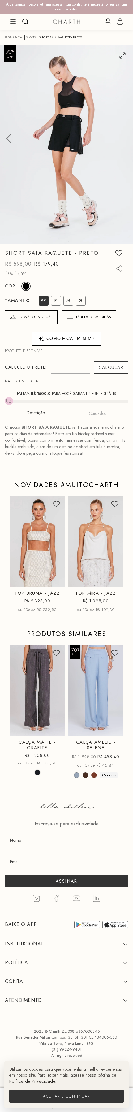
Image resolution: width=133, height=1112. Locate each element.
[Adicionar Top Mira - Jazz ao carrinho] (113, 579)
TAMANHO (17, 300)
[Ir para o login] (108, 21)
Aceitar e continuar (66, 1096)
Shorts (31, 37)
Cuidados (97, 413)
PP (24, 568)
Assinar (67, 881)
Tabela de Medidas (93, 317)
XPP (23, 705)
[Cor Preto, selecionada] (26, 286)
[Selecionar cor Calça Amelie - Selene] (76, 775)
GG (88, 729)
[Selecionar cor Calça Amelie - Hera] (85, 775)
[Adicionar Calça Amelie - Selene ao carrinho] (113, 728)
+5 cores (108, 775)
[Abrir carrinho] (120, 21)
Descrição (36, 413)
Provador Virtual (35, 317)
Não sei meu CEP (21, 381)
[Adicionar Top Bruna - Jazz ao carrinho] (55, 579)
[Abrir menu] (13, 21)
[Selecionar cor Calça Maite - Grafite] (37, 772)
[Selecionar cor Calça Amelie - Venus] (94, 775)
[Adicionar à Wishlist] (119, 253)
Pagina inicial (14, 37)
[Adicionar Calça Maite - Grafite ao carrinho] (55, 728)
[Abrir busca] (25, 21)
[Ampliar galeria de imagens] (122, 55)
